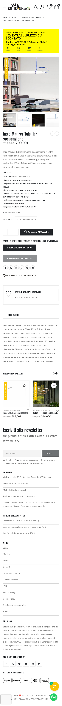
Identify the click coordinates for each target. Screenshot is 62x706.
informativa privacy (21, 460)
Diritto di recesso (10, 579)
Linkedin (39, 664)
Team (5, 560)
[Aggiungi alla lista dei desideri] (28, 410)
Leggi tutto (54, 385)
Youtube (26, 664)
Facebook (5, 267)
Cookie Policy (9, 599)
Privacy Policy (9, 592)
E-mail (32, 267)
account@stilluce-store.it (24, 496)
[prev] (52, 133)
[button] (5, 6)
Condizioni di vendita (12, 573)
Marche (6, 554)
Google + (21, 267)
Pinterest (27, 267)
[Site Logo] (19, 7)
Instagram (33, 664)
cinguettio (10, 267)
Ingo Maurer (15, 212)
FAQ (5, 586)
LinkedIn (16, 267)
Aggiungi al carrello (38, 232)
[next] (57, 133)
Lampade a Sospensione (20, 176)
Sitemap (6, 611)
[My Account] (42, 7)
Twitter (12, 664)
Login (5, 548)
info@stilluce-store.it (17, 490)
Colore (7, 219)
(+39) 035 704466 (20, 483)
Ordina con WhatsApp (19, 247)
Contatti (6, 567)
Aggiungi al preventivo (20, 258)
